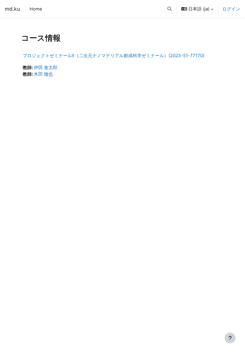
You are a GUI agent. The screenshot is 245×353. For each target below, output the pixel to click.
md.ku (12, 9)
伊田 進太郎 (45, 67)
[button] (169, 9)
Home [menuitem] (36, 9)
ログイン (231, 9)
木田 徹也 (43, 74)
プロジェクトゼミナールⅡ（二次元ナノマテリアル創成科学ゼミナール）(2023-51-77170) (113, 55)
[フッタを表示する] (230, 338)
